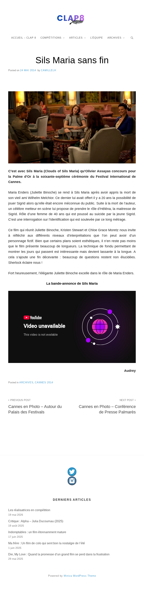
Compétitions (51, 37)
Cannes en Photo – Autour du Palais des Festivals (35, 406)
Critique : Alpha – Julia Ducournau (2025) (35, 521)
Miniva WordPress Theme (80, 575)
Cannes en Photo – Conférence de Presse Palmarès (107, 406)
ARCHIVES (26, 382)
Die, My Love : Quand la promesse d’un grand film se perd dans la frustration (59, 554)
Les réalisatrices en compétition (29, 510)
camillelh (48, 70)
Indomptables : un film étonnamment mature (37, 532)
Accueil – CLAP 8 (23, 37)
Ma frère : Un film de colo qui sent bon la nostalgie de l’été (46, 543)
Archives (114, 37)
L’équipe (96, 37)
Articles (76, 37)
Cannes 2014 (44, 382)
